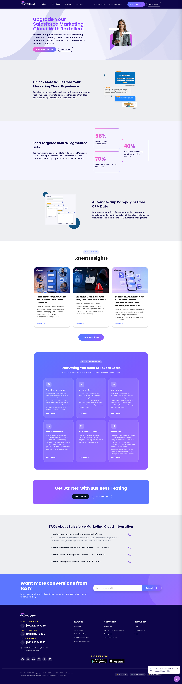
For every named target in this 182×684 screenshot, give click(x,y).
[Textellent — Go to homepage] (28, 4)
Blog (136, 634)
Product (43, 4)
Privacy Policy (140, 630)
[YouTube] (33, 659)
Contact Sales (116, 4)
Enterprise (108, 634)
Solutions (56, 4)
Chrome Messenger (82, 641)
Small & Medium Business (114, 630)
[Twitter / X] (39, 659)
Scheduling (78, 630)
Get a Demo (153, 4)
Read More (41, 324)
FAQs (137, 626)
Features (77, 626)
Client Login (100, 4)
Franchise (108, 626)
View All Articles (91, 337)
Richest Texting (80, 634)
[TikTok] (44, 659)
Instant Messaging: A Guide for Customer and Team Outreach (51, 299)
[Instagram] (28, 659)
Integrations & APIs (81, 637)
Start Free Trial (136, 4)
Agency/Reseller (110, 637)
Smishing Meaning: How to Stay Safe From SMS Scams (91, 298)
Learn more (50, 413)
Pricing (68, 4)
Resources (79, 4)
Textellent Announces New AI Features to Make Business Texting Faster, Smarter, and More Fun (129, 301)
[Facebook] (22, 659)
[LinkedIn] (50, 659)
